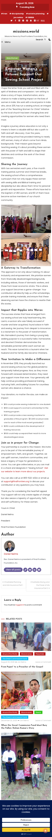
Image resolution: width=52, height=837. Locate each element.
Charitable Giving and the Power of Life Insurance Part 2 (40, 585)
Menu (7, 42)
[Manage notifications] (45, 831)
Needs (38, 712)
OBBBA (30, 17)
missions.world (26, 32)
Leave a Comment (39, 64)
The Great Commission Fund (14, 658)
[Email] (30, 570)
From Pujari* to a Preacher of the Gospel (22, 667)
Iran (5, 13)
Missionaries (26, 654)
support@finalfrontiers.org (16, 481)
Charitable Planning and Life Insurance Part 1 (13, 583)
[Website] (25, 570)
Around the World (9, 654)
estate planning (36, 13)
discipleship (18, 13)
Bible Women (12, 58)
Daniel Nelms (26, 61)
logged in (20, 604)
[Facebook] (39, 570)
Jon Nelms (21, 662)
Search (39, 39)
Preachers (40, 654)
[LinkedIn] (34, 570)
